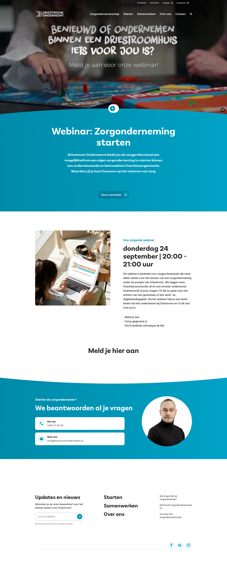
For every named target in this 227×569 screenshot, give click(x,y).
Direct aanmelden (111, 194)
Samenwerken (146, 14)
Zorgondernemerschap (104, 14)
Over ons (165, 14)
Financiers (154, 3)
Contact (180, 14)
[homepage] (49, 14)
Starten (128, 14)
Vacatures (141, 3)
